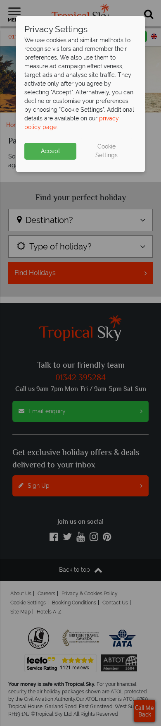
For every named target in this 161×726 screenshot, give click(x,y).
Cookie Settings (106, 150)
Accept (50, 151)
